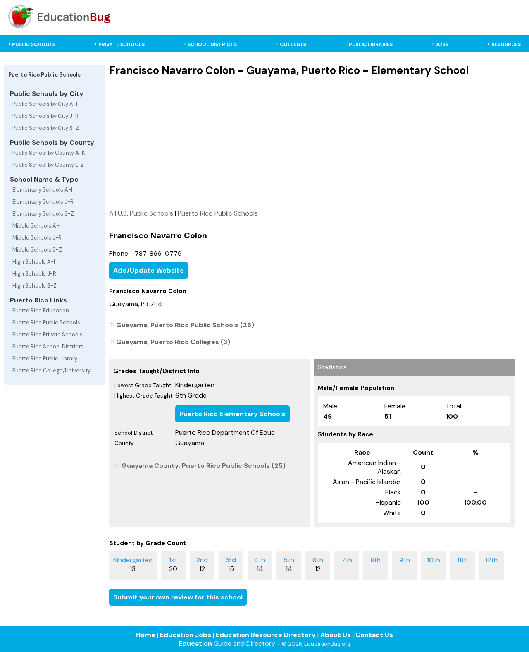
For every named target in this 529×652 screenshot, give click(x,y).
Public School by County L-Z (48, 164)
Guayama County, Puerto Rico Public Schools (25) (204, 465)
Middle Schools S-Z (37, 249)
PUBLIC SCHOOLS (33, 44)
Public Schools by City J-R (45, 116)
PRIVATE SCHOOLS (121, 44)
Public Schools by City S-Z (45, 128)
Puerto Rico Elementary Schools (232, 414)
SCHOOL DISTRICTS (212, 44)
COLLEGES (293, 44)
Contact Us (374, 634)
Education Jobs (185, 634)
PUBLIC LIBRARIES (371, 44)
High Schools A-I (33, 261)
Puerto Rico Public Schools (46, 322)
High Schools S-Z (34, 285)
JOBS (442, 44)
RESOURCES (506, 44)
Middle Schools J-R (37, 237)
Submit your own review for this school (178, 597)
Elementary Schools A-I (42, 189)
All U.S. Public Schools (141, 213)
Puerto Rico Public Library (44, 358)
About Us (335, 634)
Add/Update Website (148, 270)
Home (145, 634)
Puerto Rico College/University (51, 370)
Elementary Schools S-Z (43, 213)
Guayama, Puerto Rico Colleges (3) (173, 342)
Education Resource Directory (266, 634)
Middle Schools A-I (36, 225)
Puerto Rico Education (40, 310)
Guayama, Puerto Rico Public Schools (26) (185, 325)
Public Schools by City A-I (44, 104)
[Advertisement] (312, 143)
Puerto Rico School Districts (47, 346)
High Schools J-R (34, 273)
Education (195, 643)
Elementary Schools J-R (43, 201)
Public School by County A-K (48, 152)
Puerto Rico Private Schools (47, 334)
